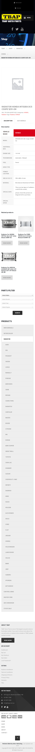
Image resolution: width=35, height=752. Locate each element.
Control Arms (9, 592)
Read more (7, 243)
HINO (7, 496)
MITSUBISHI (9, 586)
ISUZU (7, 502)
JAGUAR (7, 535)
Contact (4, 733)
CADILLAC (8, 462)
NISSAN (7, 395)
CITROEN (8, 429)
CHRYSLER (8, 412)
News (3, 727)
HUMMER (8, 468)
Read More (8, 640)
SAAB (7, 389)
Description (8, 121)
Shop (3, 724)
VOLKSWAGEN (9, 547)
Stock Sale (7, 608)
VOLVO (7, 558)
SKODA (7, 361)
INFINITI (8, 485)
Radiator (4, 114)
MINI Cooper (9, 446)
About (3, 730)
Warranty (3, 680)
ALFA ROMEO (9, 513)
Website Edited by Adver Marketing (12, 743)
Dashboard (4, 650)
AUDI (7, 345)
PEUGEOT (8, 356)
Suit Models (21, 121)
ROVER (7, 423)
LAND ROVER (9, 552)
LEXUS (7, 367)
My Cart (3, 652)
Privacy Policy (5, 677)
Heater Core (8, 597)
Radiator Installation (7, 669)
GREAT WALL (9, 451)
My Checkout (5, 655)
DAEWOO (8, 491)
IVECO (7, 519)
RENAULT (8, 373)
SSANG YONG (9, 401)
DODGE (7, 440)
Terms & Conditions (7, 672)
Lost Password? (6, 660)
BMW (7, 563)
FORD (7, 524)
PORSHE (8, 378)
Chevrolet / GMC (11, 479)
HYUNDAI (8, 580)
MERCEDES (8, 384)
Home (3, 721)
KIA (6, 350)
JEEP (6, 569)
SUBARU (8, 575)
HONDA (26, 112)
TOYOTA (8, 457)
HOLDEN (8, 507)
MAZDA (7, 418)
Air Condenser (9, 603)
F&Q (2, 683)
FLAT (7, 530)
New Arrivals (8, 328)
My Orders (4, 658)
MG (6, 434)
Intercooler (8, 333)
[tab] (8, 120)
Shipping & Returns (6, 675)
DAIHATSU (8, 406)
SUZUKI (7, 474)
